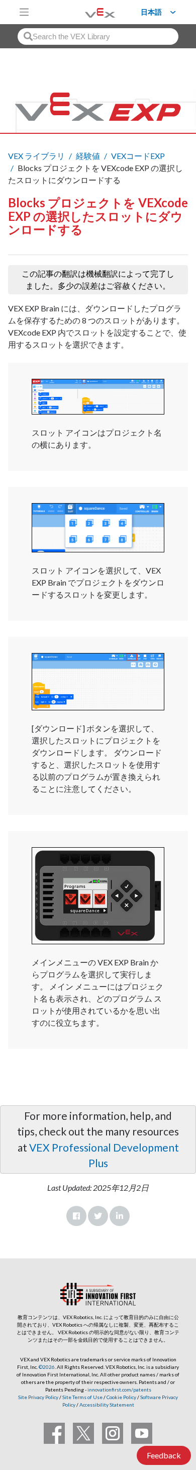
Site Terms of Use (82, 1397)
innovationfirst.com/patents (119, 1389)
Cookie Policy (121, 1397)
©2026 (47, 1367)
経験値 (88, 155)
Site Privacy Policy (38, 1397)
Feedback (164, 1455)
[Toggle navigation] (24, 12)
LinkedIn (120, 1216)
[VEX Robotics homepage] (87, 12)
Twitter (98, 1216)
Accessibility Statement (106, 1405)
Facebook (76, 1216)
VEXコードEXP (138, 155)
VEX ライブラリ (36, 155)
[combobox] (98, 36)
